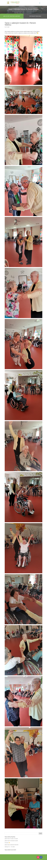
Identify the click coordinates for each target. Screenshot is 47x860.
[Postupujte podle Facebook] (41, 857)
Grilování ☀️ (7, 842)
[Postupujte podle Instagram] (38, 857)
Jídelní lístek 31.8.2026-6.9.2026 (11, 840)
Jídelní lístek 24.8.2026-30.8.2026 (11, 844)
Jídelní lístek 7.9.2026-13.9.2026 (11, 838)
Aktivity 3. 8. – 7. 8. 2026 (10, 846)
